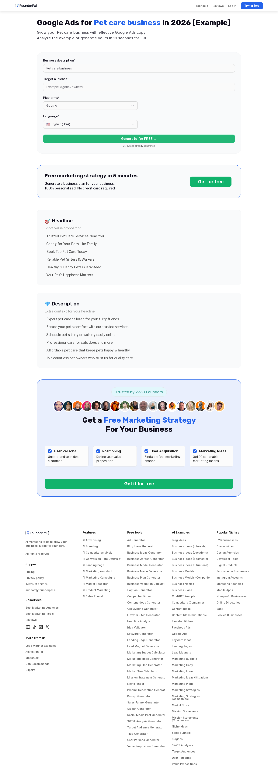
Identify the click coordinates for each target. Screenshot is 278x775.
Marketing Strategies (186, 690)
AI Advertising (92, 540)
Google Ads (179, 633)
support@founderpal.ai (41, 590)
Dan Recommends (37, 663)
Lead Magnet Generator (143, 646)
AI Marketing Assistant (97, 571)
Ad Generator (136, 540)
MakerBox (32, 657)
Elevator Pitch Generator (143, 615)
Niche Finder (135, 683)
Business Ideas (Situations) (190, 565)
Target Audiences (183, 751)
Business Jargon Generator (145, 558)
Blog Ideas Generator (141, 546)
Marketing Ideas (182, 671)
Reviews (31, 619)
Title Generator (137, 733)
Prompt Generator (139, 696)
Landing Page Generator (143, 640)
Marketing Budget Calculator (146, 652)
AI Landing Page (93, 565)
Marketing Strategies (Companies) (186, 697)
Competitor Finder (139, 596)
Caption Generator (139, 590)
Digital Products (227, 565)
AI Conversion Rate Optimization (104, 558)
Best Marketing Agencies (42, 607)
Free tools (134, 532)
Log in (232, 5)
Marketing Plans (182, 683)
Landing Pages (182, 646)
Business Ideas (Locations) (190, 552)
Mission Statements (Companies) (185, 719)
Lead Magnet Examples (41, 645)
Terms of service (37, 584)
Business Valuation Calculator (147, 583)
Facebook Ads (181, 627)
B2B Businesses (227, 540)
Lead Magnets (181, 652)
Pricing (30, 571)
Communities (225, 546)
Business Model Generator (145, 565)
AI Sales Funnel (93, 596)
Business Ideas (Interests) (189, 546)
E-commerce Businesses (233, 571)
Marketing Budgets (184, 658)
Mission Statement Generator (146, 677)
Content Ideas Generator (143, 602)
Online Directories (228, 602)
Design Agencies (228, 552)
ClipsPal (31, 669)
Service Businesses (229, 615)
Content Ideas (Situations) (189, 615)
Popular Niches (228, 532)
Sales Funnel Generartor (143, 702)
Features (89, 532)
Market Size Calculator (142, 671)
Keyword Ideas (181, 640)
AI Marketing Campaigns (99, 577)
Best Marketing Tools (40, 613)
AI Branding (90, 546)
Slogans (177, 739)
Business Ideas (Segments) (190, 558)
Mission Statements (185, 711)
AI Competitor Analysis (97, 552)
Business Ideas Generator (144, 552)
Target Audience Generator (145, 727)
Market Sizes (180, 705)
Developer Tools (227, 558)
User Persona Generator (143, 740)
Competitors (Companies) (189, 602)
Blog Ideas (179, 540)
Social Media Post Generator (146, 715)
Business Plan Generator (143, 577)
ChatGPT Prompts (183, 596)
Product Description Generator (147, 690)
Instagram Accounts (230, 577)
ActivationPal (34, 651)
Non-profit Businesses (232, 596)
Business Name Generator (144, 571)
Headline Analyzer (139, 621)
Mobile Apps (225, 590)
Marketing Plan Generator (144, 665)
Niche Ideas (180, 726)
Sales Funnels (181, 732)
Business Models (183, 571)
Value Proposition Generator (146, 746)
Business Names (183, 583)
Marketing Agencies (230, 583)
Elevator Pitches (182, 621)
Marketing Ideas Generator (145, 658)
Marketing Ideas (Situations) (191, 677)
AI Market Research (95, 583)
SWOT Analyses (182, 745)
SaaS (220, 608)
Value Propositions (184, 764)
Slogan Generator (139, 708)
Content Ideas (181, 608)
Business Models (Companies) (192, 577)
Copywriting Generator (142, 608)
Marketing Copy (182, 665)
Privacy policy (35, 577)
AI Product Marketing (96, 590)
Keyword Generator (140, 633)
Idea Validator (136, 627)
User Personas (181, 757)
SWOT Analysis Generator (144, 721)
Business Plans (182, 590)
